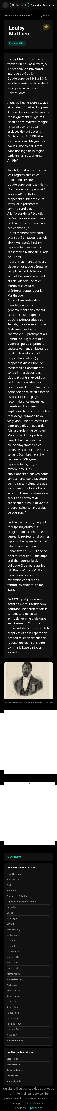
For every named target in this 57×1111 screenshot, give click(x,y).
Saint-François (14, 996)
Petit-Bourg (12, 962)
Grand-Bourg (13, 929)
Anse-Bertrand (14, 873)
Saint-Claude (13, 990)
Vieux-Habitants (15, 1040)
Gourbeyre (12, 918)
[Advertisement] (28, 741)
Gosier (10, 912)
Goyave (10, 923)
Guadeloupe (10, 15)
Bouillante (12, 890)
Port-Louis (12, 985)
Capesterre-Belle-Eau (17, 896)
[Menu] (5, 5)
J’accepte (36, 1108)
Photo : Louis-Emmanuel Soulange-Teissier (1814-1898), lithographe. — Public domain (28, 702)
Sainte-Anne (13, 1007)
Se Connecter (14, 856)
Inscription (49, 5)
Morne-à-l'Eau (14, 957)
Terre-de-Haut (14, 1023)
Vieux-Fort (12, 1034)
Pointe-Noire (13, 973)
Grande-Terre (13, 1064)
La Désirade (13, 934)
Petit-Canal (12, 968)
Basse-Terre (12, 1058)
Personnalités (26, 15)
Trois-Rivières (13, 1029)
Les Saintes (12, 1075)
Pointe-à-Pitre (14, 979)
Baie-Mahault (13, 879)
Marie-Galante (14, 1081)
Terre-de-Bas (13, 1018)
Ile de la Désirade (16, 1070)
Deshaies (11, 907)
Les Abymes (13, 951)
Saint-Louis (12, 1001)
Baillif (9, 885)
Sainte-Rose (13, 1012)
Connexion (36, 5)
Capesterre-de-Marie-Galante (21, 901)
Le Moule (11, 946)
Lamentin (11, 940)
